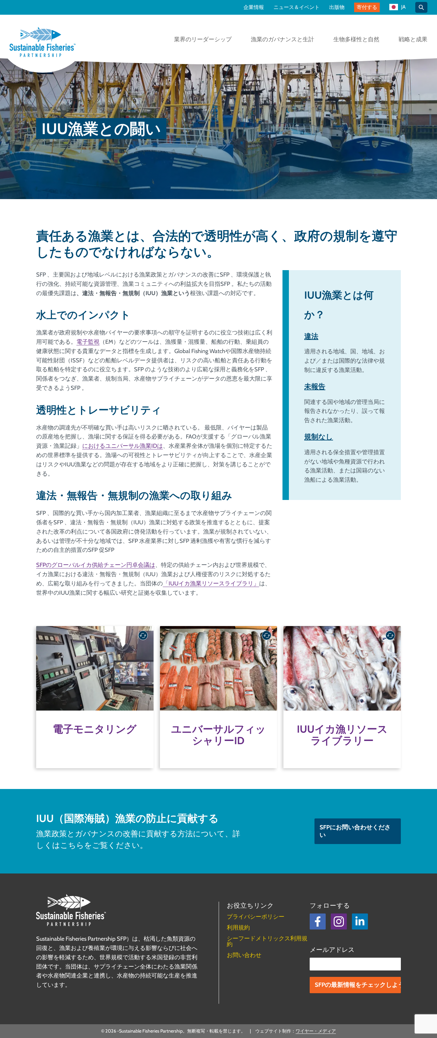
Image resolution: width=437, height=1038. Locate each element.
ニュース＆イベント (297, 7)
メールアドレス (332, 950)
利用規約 (238, 927)
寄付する (367, 7)
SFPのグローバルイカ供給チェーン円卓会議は (95, 564)
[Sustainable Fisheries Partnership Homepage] (42, 42)
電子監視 (87, 341)
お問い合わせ (244, 955)
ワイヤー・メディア (316, 1031)
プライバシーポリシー (255, 917)
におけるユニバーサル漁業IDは (122, 445)
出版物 (337, 7)
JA (403, 7)
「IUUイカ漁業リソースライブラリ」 (211, 583)
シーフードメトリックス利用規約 (267, 941)
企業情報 (253, 7)
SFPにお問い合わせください (355, 831)
